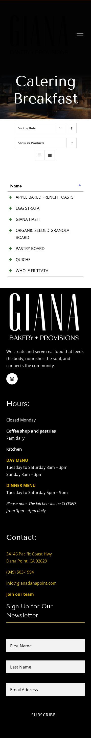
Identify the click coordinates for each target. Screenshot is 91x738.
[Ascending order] (72, 128)
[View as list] (50, 155)
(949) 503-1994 (20, 572)
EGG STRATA (27, 208)
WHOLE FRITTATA (32, 270)
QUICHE (23, 259)
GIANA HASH (28, 219)
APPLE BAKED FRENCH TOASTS (45, 197)
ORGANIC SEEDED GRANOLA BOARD (42, 234)
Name (16, 186)
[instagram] (12, 378)
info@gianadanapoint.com (31, 583)
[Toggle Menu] (80, 35)
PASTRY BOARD (30, 248)
